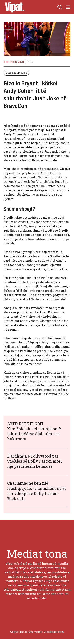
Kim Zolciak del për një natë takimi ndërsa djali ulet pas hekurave (34, 434)
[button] (60, 7)
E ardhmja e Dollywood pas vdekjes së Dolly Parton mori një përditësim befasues (34, 461)
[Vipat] (14, 7)
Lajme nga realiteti (16, 72)
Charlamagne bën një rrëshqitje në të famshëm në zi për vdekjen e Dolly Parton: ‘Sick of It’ (36, 490)
